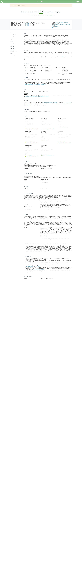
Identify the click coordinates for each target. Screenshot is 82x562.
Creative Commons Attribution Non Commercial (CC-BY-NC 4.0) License (36, 96)
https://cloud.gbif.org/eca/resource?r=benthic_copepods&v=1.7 (35, 84)
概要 (42, 1)
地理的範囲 (12, 46)
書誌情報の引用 (13, 55)
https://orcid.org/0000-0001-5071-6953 (32, 156)
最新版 (19, 5)
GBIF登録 (12, 41)
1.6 (25, 71)
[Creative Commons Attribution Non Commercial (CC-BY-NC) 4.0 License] (26, 94)
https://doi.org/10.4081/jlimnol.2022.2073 (37, 269)
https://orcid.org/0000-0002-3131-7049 (48, 155)
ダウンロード (27, 23)
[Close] (71, 5)
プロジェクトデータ (14, 51)
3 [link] (66, 73)
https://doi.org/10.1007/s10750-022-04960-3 (33, 266)
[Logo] (2, 1)
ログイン (79, 1)
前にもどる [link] (59, 73)
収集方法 (12, 53)
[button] (76, 2)
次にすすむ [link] (70, 73)
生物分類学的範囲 (13, 48)
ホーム (37, 1)
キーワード (12, 43)
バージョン (12, 36)
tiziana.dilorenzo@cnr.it (44, 154)
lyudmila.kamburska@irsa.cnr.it (29, 155)
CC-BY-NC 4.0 (57, 26)
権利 (11, 39)
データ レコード (13, 34)
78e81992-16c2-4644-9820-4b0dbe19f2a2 (61, 22)
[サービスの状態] (75, 2)
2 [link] (64, 73)
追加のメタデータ (13, 56)
